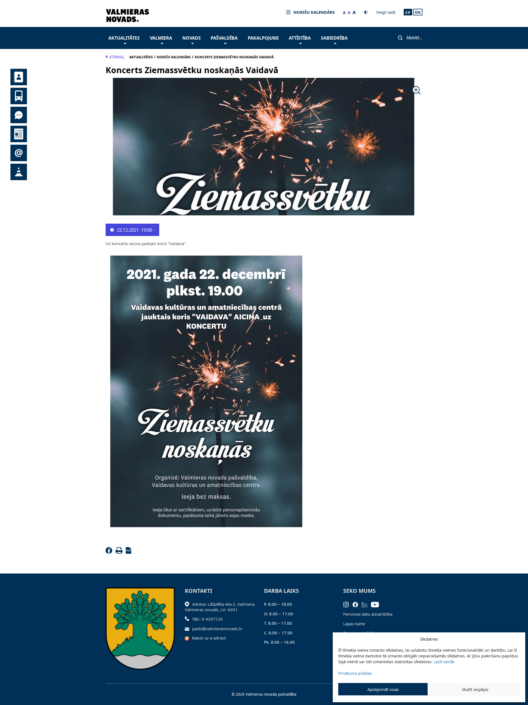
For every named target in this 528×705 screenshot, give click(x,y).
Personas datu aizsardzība (367, 614)
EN (417, 12)
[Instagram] (348, 604)
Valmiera (161, 38)
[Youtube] (377, 604)
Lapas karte (354, 623)
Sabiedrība (334, 38)
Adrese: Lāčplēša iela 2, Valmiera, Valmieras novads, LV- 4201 (220, 606)
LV (407, 12)
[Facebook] (110, 552)
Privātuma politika (355, 673)
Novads (191, 38)
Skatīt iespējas (475, 689)
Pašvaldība (224, 38)
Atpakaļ (117, 56)
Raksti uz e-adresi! (209, 638)
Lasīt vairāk (444, 661)
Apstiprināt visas (383, 689)
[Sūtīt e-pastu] (188, 628)
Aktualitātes (124, 38)
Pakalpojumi (263, 38)
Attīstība (300, 38)
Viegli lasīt (385, 12)
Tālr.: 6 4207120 (207, 619)
